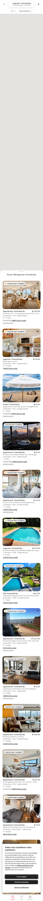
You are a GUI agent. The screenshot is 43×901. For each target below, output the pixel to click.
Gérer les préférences (21, 887)
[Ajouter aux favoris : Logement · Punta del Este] (37, 331)
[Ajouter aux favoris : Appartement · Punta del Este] (37, 283)
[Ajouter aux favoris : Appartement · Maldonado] (37, 842)
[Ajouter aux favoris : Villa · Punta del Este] (37, 565)
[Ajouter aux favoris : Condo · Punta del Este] (37, 376)
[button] (18, 321)
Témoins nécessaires (21, 882)
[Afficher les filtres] (38, 4)
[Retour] (5, 4)
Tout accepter (21, 877)
